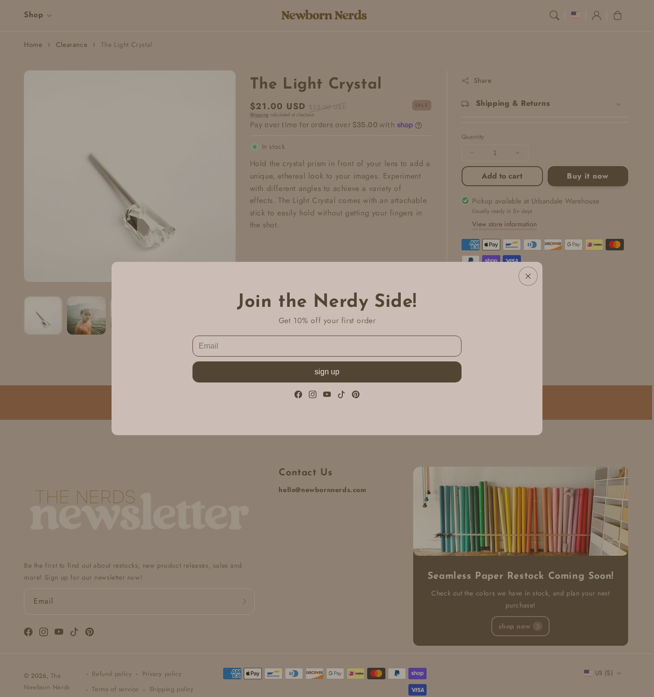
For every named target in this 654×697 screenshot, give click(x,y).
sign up (327, 372)
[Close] (528, 276)
